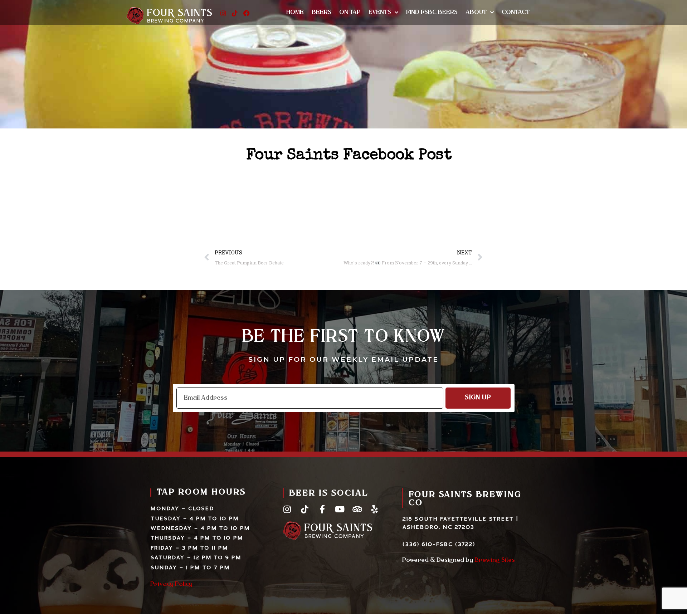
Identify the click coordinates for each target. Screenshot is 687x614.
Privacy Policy (171, 584)
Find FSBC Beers (432, 12)
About (476, 12)
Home (295, 12)
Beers (321, 12)
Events (380, 12)
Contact (516, 12)
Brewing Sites (494, 560)
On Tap (350, 12)
